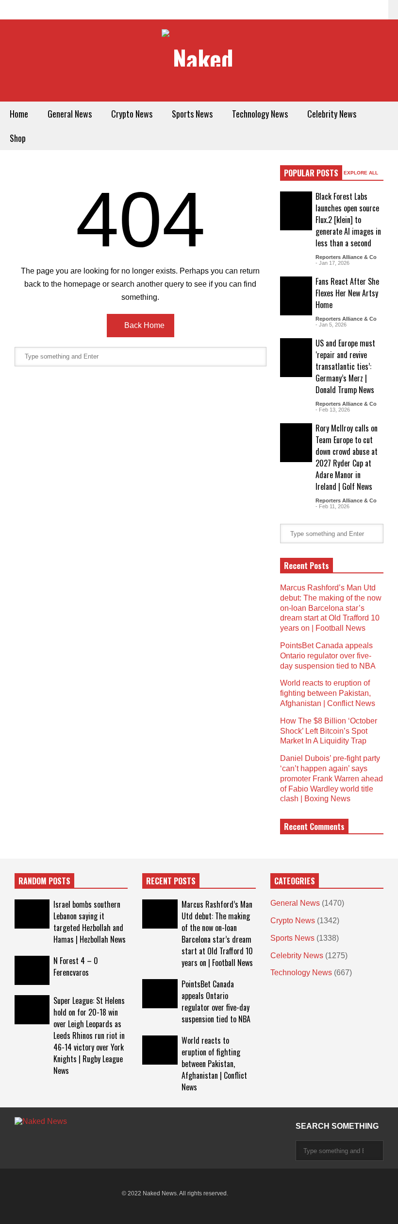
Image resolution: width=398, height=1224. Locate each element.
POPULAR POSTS (311, 173)
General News (70, 113)
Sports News (192, 113)
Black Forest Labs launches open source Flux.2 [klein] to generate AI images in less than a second (348, 219)
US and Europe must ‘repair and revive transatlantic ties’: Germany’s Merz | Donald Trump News (345, 366)
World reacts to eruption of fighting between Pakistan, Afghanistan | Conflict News (327, 693)
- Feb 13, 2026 (332, 410)
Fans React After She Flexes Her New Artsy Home (347, 293)
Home (19, 113)
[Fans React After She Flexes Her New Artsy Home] (296, 295)
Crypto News (131, 113)
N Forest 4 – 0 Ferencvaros (75, 966)
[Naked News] (199, 49)
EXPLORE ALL (362, 172)
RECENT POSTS (171, 881)
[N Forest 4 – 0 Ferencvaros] (32, 970)
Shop (18, 138)
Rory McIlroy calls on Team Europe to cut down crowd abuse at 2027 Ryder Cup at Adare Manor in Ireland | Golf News (346, 457)
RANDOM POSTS (44, 881)
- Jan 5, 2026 (331, 325)
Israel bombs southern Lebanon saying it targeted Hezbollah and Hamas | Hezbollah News (89, 921)
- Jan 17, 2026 (332, 263)
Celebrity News (331, 113)
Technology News (260, 113)
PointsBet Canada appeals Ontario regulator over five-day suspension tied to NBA (328, 655)
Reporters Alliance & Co (346, 257)
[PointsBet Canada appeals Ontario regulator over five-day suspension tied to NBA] (159, 993)
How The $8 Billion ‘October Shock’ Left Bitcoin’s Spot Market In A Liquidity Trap (328, 731)
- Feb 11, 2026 (332, 506)
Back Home (143, 325)
